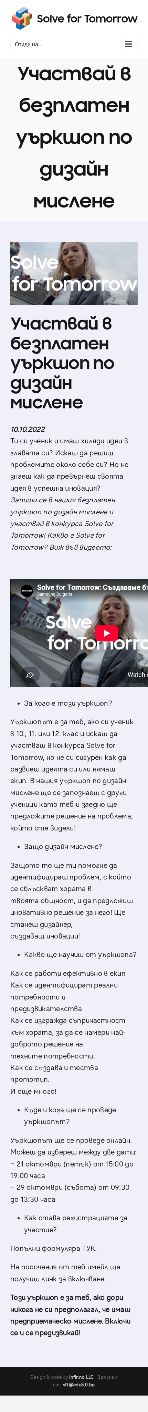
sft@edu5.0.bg (79, 1385)
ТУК (88, 1248)
